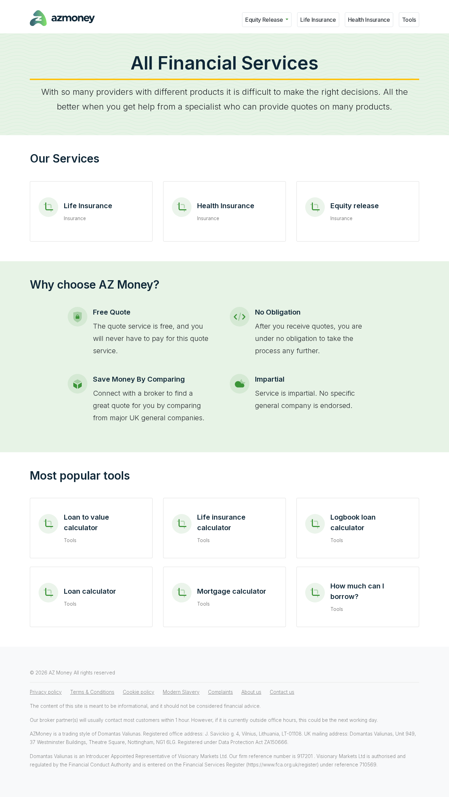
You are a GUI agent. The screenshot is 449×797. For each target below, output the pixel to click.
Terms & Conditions (92, 692)
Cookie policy (138, 692)
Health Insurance (369, 19)
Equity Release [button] (264, 19)
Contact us (282, 692)
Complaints (220, 692)
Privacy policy (46, 692)
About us (251, 692)
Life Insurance (318, 19)
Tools (409, 19)
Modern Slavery (181, 692)
